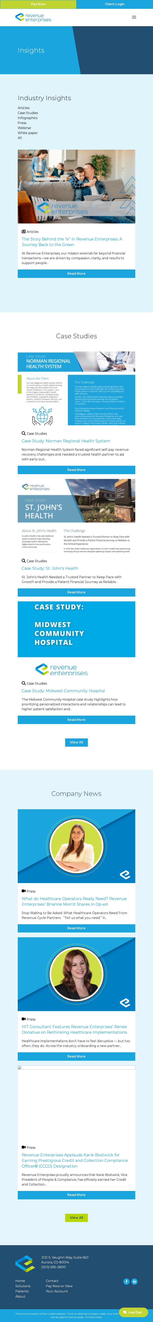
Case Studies (28, 113)
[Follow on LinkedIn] (134, 1281)
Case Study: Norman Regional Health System (66, 441)
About (20, 1296)
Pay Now (38, 4)
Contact (52, 1281)
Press (22, 123)
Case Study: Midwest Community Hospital (63, 690)
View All (76, 742)
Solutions (22, 1286)
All (20, 138)
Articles (23, 108)
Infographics (27, 118)
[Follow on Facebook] (126, 1281)
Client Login (115, 4)
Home (20, 1281)
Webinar (24, 128)
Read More (76, 273)
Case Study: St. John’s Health (50, 568)
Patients (21, 1291)
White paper (28, 133)
